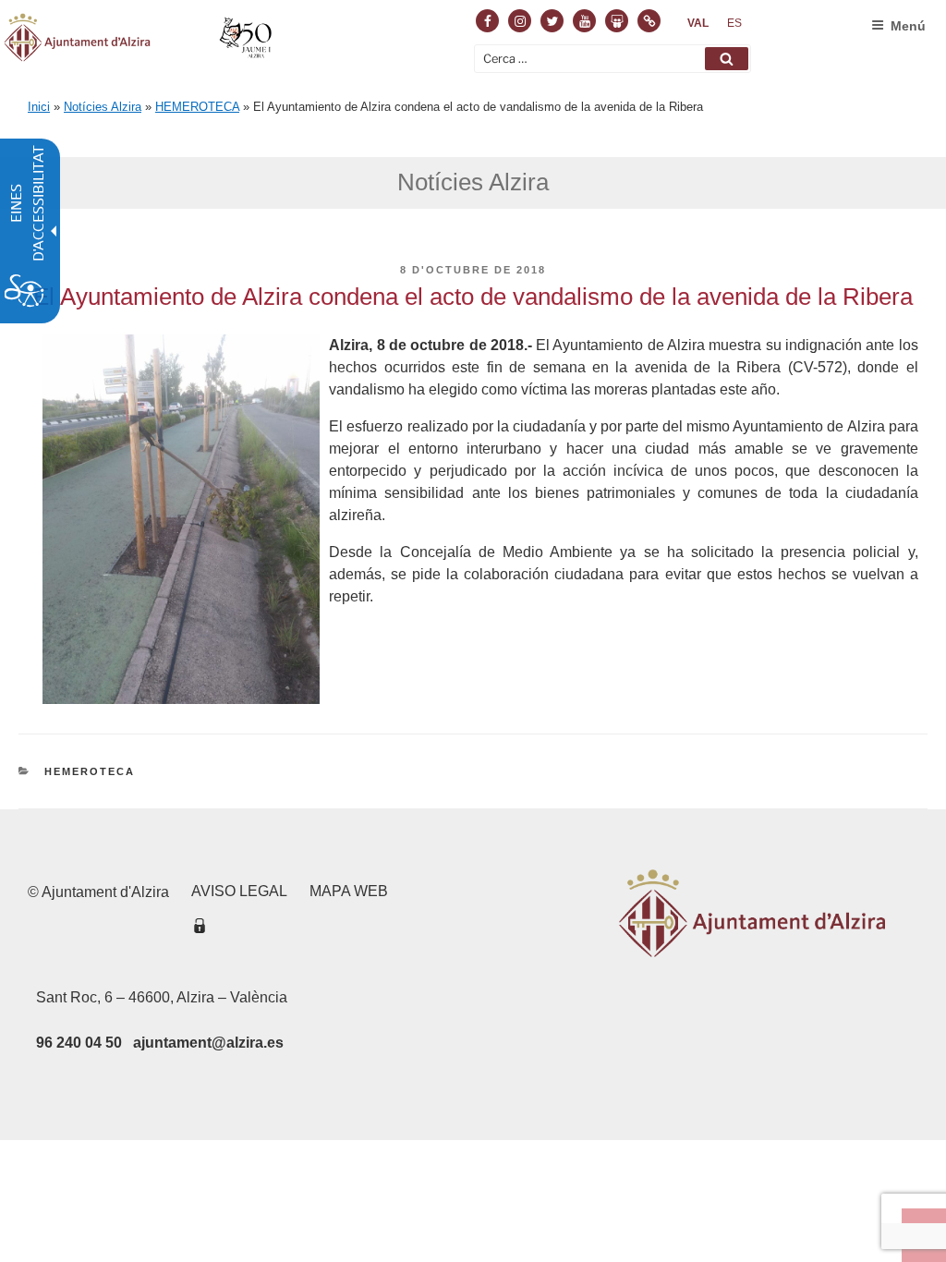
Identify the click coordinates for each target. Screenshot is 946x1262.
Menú (908, 25)
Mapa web (348, 891)
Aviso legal (239, 891)
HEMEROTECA (197, 107)
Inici (39, 107)
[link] (698, 23)
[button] (726, 58)
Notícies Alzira (102, 107)
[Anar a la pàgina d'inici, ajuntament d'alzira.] (140, 40)
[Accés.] (199, 929)
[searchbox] (612, 58)
